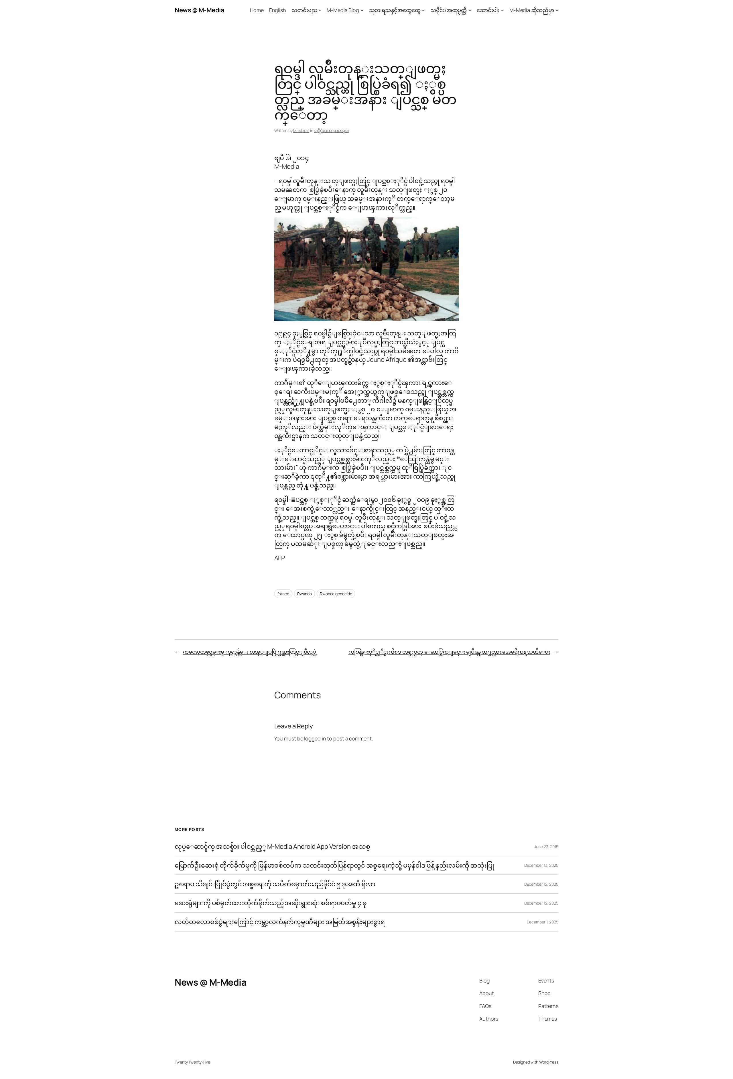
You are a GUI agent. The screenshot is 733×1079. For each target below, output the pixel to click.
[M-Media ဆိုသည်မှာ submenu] (556, 10)
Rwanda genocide (336, 593)
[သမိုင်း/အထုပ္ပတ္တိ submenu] (469, 10)
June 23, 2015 (546, 846)
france (283, 593)
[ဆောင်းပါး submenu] (502, 10)
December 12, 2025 (541, 884)
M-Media (301, 130)
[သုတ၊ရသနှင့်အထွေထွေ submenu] (423, 10)
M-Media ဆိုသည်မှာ (531, 10)
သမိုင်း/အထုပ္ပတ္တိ (448, 10)
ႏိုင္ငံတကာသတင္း (331, 130)
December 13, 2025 (541, 865)
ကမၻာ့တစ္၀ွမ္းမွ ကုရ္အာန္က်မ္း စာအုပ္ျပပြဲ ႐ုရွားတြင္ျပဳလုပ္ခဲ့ (250, 651)
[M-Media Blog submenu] (362, 10)
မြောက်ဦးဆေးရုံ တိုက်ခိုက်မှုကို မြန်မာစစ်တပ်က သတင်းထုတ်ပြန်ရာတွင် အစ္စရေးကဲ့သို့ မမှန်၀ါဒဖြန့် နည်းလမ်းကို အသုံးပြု (334, 865)
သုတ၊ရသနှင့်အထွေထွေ (395, 10)
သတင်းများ (304, 10)
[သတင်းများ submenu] (319, 10)
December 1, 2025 (542, 922)
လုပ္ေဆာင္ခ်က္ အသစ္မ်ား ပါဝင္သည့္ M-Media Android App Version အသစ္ (272, 846)
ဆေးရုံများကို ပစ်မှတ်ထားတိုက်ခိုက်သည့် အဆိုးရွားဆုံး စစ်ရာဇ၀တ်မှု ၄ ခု (271, 903)
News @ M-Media (199, 10)
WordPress (548, 1062)
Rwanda (304, 593)
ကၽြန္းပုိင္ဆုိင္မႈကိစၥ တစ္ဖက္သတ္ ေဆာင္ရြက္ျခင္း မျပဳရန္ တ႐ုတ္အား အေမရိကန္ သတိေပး (449, 651)
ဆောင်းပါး (488, 10)
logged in (315, 738)
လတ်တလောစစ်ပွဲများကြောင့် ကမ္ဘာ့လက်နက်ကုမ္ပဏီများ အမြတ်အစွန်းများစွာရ (280, 921)
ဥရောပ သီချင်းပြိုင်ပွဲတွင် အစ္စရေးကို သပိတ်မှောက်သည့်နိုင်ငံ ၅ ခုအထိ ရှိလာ (275, 884)
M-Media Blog (343, 10)
